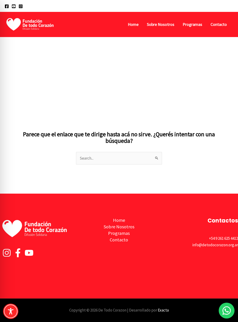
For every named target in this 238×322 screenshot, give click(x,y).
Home (133, 24)
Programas (192, 24)
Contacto (219, 24)
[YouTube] (14, 6)
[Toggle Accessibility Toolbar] (10, 311)
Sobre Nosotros (160, 24)
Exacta (163, 310)
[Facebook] (7, 6)
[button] (231, 6)
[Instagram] (21, 6)
